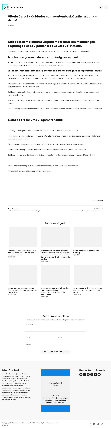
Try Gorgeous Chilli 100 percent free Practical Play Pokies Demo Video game (87, 290)
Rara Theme (47, 423)
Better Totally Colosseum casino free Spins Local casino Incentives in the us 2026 (22, 290)
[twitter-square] (88, 374)
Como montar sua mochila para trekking (86, 251)
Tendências (99, 200)
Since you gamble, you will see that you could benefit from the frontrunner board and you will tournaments (55, 291)
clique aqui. (46, 171)
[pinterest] (95, 374)
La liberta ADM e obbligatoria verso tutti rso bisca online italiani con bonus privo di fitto (22, 252)
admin (12, 25)
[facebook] (80, 374)
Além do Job (17, 7)
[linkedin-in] (91, 374)
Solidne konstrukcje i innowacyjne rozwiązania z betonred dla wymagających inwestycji (55, 400)
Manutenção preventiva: (18, 136)
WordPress (5, 425)
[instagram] (84, 374)
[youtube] (99, 374)
